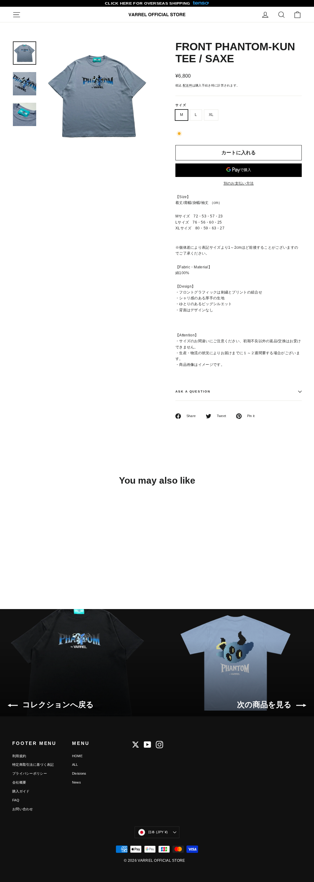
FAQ (15, 800)
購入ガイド (21, 791)
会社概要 (19, 782)
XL (211, 115)
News (76, 782)
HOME (77, 756)
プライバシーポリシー (29, 773)
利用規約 (19, 756)
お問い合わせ (22, 809)
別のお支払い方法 (239, 183)
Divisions (79, 773)
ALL (75, 764)
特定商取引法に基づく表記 (33, 764)
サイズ (180, 105)
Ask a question (192, 391)
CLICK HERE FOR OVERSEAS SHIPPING (147, 4)
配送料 (187, 85)
